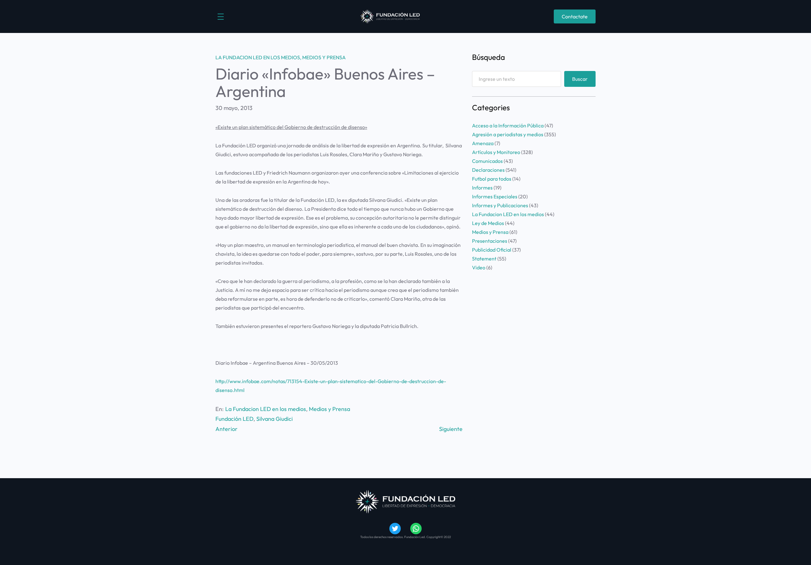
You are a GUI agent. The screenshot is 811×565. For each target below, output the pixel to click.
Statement (484, 258)
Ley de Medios (488, 223)
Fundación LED (234, 418)
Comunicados (487, 161)
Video (478, 267)
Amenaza (483, 143)
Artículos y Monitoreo (496, 152)
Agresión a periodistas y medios (507, 134)
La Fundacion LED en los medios (257, 57)
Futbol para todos (491, 179)
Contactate (575, 16)
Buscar (580, 79)
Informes (482, 187)
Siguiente (451, 429)
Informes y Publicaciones (500, 205)
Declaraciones (488, 170)
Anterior (226, 429)
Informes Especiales (494, 196)
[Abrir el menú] (220, 16)
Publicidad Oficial (491, 250)
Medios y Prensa (324, 57)
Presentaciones (489, 241)
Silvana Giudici (274, 418)
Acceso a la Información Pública (508, 125)
